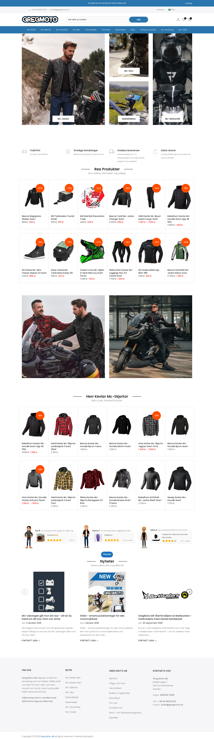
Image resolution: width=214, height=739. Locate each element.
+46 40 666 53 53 (39, 9)
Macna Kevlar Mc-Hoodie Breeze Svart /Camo (120, 500)
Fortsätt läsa (30, 640)
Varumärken (115, 688)
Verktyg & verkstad (148, 29)
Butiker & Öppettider (119, 693)
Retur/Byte (114, 698)
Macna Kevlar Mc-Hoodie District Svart (120, 445)
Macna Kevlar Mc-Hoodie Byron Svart (177, 445)
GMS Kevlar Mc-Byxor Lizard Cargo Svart (149, 217)
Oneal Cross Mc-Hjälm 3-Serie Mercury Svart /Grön (92, 273)
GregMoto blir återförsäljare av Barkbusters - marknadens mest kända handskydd (165, 617)
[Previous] (25, 592)
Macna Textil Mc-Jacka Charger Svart (121, 217)
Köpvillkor (114, 717)
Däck (133, 29)
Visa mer (107, 554)
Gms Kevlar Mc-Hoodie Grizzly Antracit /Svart (34, 499)
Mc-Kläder (31, 29)
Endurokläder (91, 29)
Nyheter (113, 678)
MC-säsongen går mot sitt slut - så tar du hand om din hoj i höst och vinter (47, 617)
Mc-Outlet (183, 29)
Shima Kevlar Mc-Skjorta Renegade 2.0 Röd (91, 500)
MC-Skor (70, 692)
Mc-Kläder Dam (74, 682)
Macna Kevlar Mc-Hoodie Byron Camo (90, 445)
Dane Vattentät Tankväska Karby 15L (62, 271)
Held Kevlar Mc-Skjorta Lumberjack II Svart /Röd (63, 446)
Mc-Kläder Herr (73, 677)
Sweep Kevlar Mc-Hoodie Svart (176, 499)
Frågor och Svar (117, 683)
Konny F (96, 531)
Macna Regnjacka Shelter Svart (31, 217)
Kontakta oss (115, 707)
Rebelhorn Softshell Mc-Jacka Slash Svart (149, 499)
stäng (26, 3)
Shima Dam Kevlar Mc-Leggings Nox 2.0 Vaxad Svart (121, 273)
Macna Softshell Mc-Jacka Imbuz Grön (178, 271)
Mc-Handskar (62, 29)
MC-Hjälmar (72, 687)
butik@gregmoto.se (60, 9)
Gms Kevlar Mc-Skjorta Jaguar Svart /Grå (150, 445)
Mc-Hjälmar (46, 29)
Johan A (153, 530)
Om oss (113, 703)
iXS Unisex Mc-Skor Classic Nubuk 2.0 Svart (34, 271)
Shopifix (89, 736)
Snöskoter (106, 29)
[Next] (189, 592)
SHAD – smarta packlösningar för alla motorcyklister (102, 617)
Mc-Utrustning (167, 29)
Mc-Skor (76, 29)
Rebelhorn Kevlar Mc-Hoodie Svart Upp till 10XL (178, 219)
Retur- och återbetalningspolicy (125, 712)
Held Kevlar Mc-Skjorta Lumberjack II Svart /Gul (63, 500)
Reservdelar (120, 29)
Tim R (37, 531)
